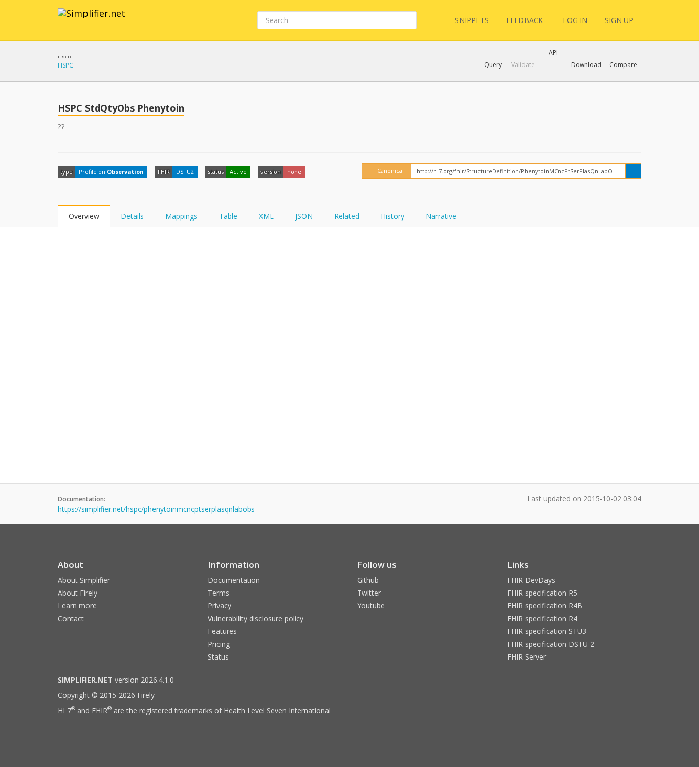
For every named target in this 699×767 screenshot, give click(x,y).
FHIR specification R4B (544, 605)
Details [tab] (132, 216)
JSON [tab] (304, 216)
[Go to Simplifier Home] (91, 20)
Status (218, 657)
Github (368, 580)
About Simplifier (84, 580)
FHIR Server (526, 657)
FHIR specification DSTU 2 (550, 644)
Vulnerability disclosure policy (255, 618)
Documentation (234, 580)
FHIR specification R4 (542, 618)
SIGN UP (619, 20)
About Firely (77, 593)
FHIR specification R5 (542, 593)
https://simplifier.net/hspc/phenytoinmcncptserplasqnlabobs (156, 509)
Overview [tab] (84, 216)
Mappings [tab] (181, 216)
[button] (493, 65)
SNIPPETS (472, 20)
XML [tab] (266, 216)
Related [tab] (346, 216)
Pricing (219, 644)
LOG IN (575, 20)
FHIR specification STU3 (546, 631)
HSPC (65, 65)
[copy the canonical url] (633, 171)
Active (238, 172)
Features (222, 631)
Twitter (369, 593)
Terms (218, 593)
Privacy (219, 605)
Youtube (371, 605)
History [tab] (392, 216)
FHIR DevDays (531, 580)
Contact (71, 618)
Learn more (77, 605)
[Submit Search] (408, 20)
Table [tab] (228, 216)
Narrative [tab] (441, 216)
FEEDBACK (524, 20)
